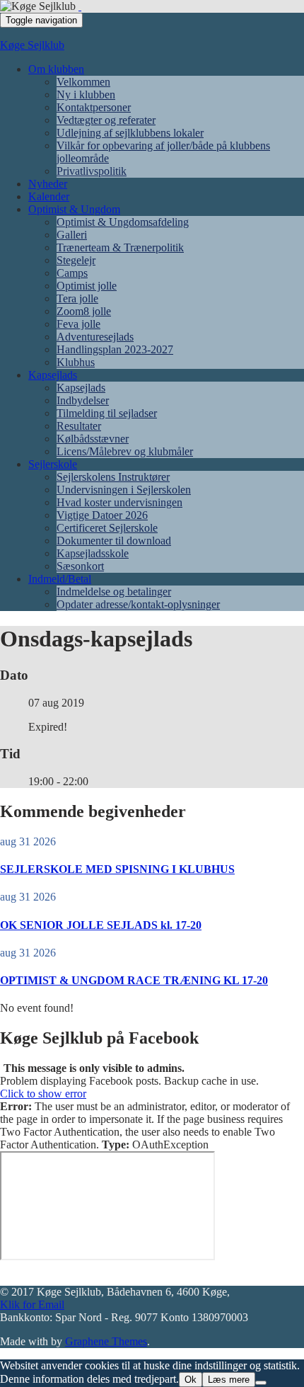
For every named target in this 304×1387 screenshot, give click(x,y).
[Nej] (261, 1383)
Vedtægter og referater (106, 120)
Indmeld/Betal (59, 579)
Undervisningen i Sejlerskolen (124, 490)
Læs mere (229, 1379)
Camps (72, 273)
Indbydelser (83, 400)
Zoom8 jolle (84, 311)
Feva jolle (78, 324)
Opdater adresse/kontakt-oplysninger (138, 604)
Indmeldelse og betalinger (114, 592)
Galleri (72, 235)
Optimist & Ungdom (74, 209)
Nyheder (47, 184)
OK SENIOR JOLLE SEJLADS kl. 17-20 (100, 925)
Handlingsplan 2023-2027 (115, 349)
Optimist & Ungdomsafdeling (123, 222)
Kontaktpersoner (94, 107)
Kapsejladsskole (93, 553)
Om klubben (56, 69)
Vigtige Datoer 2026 (102, 515)
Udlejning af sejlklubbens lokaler (130, 133)
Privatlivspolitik (92, 171)
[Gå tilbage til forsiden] (79, 6)
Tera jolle (77, 298)
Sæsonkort (80, 566)
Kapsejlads (52, 375)
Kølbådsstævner (93, 439)
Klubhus (76, 362)
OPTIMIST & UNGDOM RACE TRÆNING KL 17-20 (134, 980)
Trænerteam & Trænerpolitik (120, 247)
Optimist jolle (87, 286)
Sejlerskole (52, 464)
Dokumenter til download (114, 541)
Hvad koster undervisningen (119, 502)
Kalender (48, 196)
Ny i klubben (86, 95)
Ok (191, 1379)
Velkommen (83, 82)
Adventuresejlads (95, 337)
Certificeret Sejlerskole (107, 528)
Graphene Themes (106, 1341)
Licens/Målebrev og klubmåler (125, 451)
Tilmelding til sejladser (107, 413)
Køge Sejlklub (32, 45)
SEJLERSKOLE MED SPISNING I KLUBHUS (117, 869)
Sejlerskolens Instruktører (113, 477)
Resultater (79, 426)
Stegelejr (76, 260)
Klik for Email (32, 1304)
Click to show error (43, 1094)
